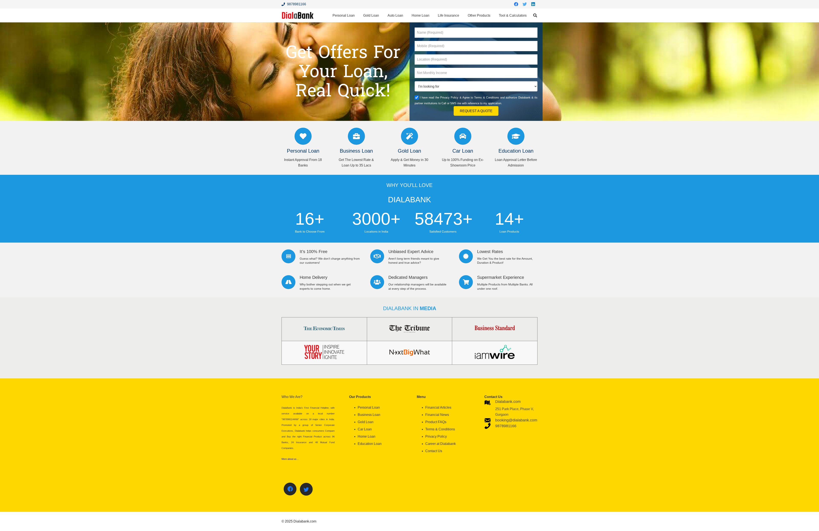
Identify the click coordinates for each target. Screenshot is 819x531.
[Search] (535, 15)
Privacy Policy (449, 97)
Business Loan (369, 415)
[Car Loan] (462, 136)
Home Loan (366, 436)
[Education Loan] (515, 136)
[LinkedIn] (533, 4)
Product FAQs (435, 422)
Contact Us (433, 451)
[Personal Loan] (303, 136)
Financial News (437, 415)
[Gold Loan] (409, 136)
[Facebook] (516, 4)
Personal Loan (369, 407)
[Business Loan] (356, 136)
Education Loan (370, 444)
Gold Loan (365, 422)
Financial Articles (438, 407)
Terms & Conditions (486, 97)
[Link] (298, 15)
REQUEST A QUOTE (476, 111)
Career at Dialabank (440, 444)
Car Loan (365, 429)
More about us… (290, 459)
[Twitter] (524, 4)
